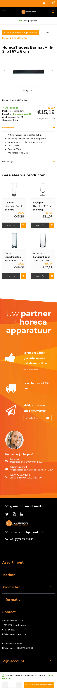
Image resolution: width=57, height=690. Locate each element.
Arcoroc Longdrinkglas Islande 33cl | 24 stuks (14, 257)
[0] (53, 3)
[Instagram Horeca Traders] (14, 514)
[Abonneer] (48, 418)
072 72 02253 (8, 629)
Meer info (11, 225)
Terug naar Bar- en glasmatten (21, 32)
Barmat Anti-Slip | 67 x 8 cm (15, 38)
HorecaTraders (16, 110)
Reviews (7, 161)
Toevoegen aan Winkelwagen (41, 684)
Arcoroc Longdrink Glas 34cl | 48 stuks (41, 257)
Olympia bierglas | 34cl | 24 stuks (13, 206)
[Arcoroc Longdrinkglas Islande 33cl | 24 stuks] (14, 240)
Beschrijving (8, 127)
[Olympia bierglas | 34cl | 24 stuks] (14, 189)
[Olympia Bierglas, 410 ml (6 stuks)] (42, 189)
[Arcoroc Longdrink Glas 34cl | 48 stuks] (42, 240)
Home (47, 32)
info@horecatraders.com (14, 634)
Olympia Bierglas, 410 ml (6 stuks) (42, 206)
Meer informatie (31, 369)
